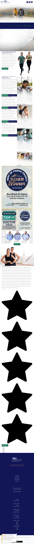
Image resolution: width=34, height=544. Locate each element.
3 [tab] (3, 450)
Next (31, 237)
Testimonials (17, 479)
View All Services (12, 95)
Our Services (17, 476)
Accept (17, 541)
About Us (17, 475)
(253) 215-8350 (18, 491)
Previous (3, 237)
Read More (5, 68)
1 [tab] (3, 447)
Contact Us (17, 481)
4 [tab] (3, 452)
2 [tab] (3, 448)
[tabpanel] (17, 354)
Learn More (17, 244)
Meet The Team (17, 478)
